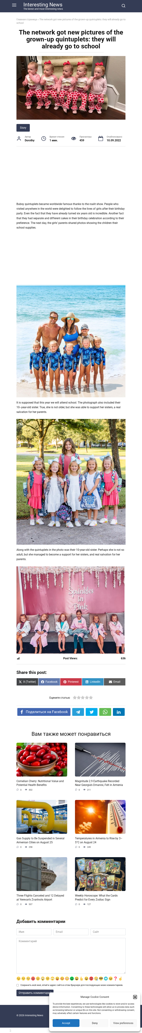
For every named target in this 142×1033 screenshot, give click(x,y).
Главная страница (26, 19)
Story (23, 127)
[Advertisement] (71, 176)
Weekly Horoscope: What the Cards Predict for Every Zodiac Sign (96, 897)
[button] (135, 997)
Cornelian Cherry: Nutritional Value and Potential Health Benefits (40, 783)
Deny (95, 1023)
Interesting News (42, 5)
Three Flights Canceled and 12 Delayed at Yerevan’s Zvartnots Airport (40, 897)
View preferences (123, 1023)
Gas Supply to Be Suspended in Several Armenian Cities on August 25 (40, 840)
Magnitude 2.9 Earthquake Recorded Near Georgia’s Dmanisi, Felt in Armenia (99, 783)
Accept (66, 1023)
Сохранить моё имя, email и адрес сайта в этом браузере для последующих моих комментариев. (71, 985)
